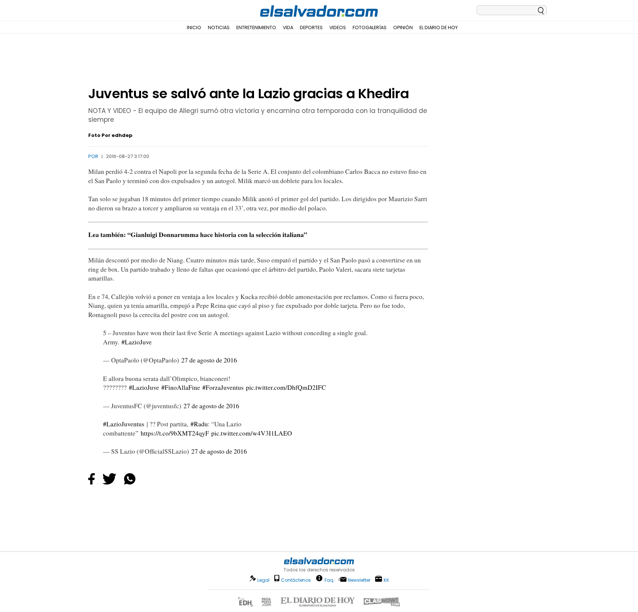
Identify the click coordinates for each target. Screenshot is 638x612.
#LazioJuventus (123, 424)
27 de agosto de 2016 (209, 360)
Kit (386, 579)
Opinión (403, 27)
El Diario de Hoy (438, 27)
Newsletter (359, 580)
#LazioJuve (136, 342)
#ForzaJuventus (223, 387)
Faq (329, 579)
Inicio (194, 27)
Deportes (311, 27)
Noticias (219, 27)
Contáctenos (296, 580)
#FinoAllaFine (180, 387)
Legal (263, 580)
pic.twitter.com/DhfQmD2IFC (286, 387)
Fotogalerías (370, 27)
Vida (288, 27)
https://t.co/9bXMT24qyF (175, 433)
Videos (337, 27)
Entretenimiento (256, 27)
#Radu (199, 424)
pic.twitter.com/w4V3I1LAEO (251, 433)
